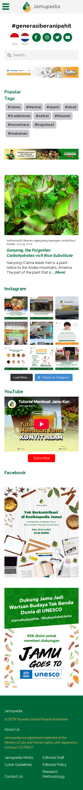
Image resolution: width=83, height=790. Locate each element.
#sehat (42, 116)
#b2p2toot (44, 125)
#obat (70, 107)
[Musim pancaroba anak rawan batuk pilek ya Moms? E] (67, 333)
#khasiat (62, 116)
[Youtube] (67, 37)
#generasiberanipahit (41, 25)
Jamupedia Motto (18, 757)
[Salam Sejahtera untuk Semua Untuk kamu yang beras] (41, 358)
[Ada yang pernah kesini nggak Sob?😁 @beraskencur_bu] (41, 333)
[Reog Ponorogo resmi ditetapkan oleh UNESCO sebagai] (16, 308)
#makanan (17, 133)
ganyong (41, 240)
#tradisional (19, 116)
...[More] (58, 272)
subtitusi (69, 240)
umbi (11, 244)
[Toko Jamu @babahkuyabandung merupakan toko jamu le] (67, 308)
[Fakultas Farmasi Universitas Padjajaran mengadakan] (16, 333)
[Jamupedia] (41, 7)
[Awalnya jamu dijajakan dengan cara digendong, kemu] (41, 308)
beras (29, 240)
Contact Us (13, 776)
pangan (55, 240)
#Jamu (14, 107)
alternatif (15, 240)
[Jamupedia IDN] (14, 37)
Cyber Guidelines (18, 765)
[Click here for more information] (41, 81)
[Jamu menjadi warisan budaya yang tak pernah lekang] (16, 358)
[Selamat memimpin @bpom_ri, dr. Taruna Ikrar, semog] (67, 358)
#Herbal (33, 107)
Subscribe (41, 458)
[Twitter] (57, 37)
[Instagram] (46, 37)
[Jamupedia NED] (25, 37)
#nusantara (18, 125)
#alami (52, 107)
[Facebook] (36, 37)
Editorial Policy (54, 765)
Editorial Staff (53, 757)
